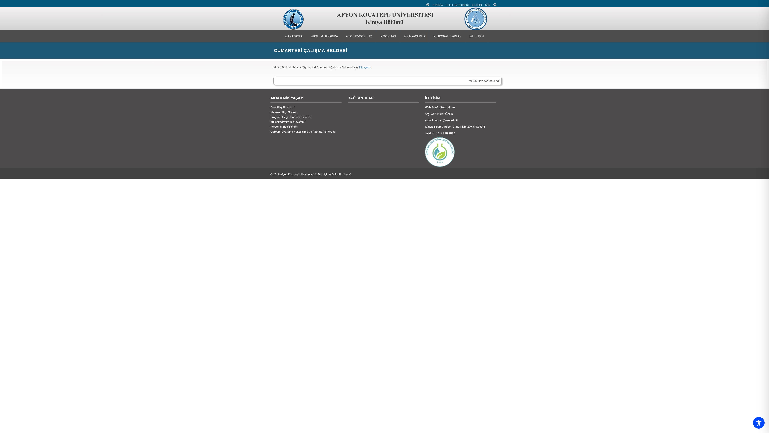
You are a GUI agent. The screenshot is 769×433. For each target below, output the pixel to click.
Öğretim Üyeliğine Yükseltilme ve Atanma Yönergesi (303, 131)
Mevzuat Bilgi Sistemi (283, 112)
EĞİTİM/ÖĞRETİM (360, 36)
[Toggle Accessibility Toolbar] (759, 423)
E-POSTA (438, 5)
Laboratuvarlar (448, 36)
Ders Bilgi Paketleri (282, 107)
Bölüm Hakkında (325, 36)
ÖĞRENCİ (389, 36)
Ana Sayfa (295, 36)
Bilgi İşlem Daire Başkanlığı (335, 174)
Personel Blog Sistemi (284, 126)
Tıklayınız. (365, 67)
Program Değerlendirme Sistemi (290, 117)
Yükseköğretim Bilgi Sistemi (287, 121)
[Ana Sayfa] (428, 4)
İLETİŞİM (477, 5)
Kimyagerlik (416, 36)
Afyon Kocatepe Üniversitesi (298, 174)
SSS (487, 5)
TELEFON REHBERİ (457, 5)
